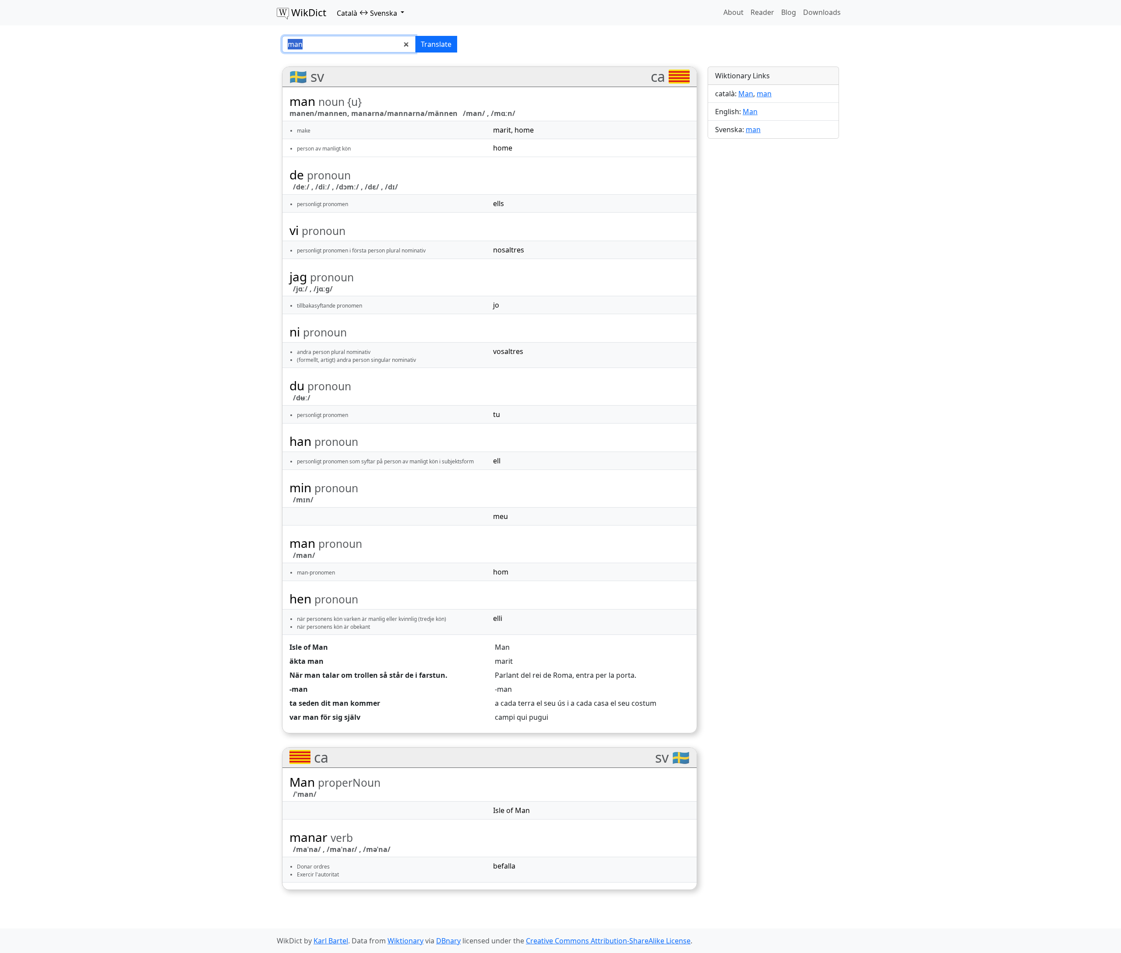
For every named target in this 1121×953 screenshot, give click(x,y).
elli (497, 618)
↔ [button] (367, 12)
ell (497, 461)
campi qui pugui (521, 717)
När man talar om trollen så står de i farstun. (368, 675)
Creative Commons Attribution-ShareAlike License (608, 941)
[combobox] (349, 44)
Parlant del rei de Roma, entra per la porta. (565, 675)
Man (502, 647)
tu (496, 414)
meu (500, 516)
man (764, 93)
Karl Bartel (331, 941)
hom (500, 572)
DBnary (448, 941)
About (733, 12)
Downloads (822, 12)
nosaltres (508, 250)
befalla (504, 866)
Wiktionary (405, 941)
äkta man (306, 661)
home (524, 130)
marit (502, 130)
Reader (762, 12)
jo (496, 305)
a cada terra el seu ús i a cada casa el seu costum (575, 703)
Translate (436, 44)
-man (298, 689)
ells (498, 203)
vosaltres (508, 351)
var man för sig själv (324, 717)
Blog (788, 12)
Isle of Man (308, 647)
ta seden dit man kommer (334, 703)
